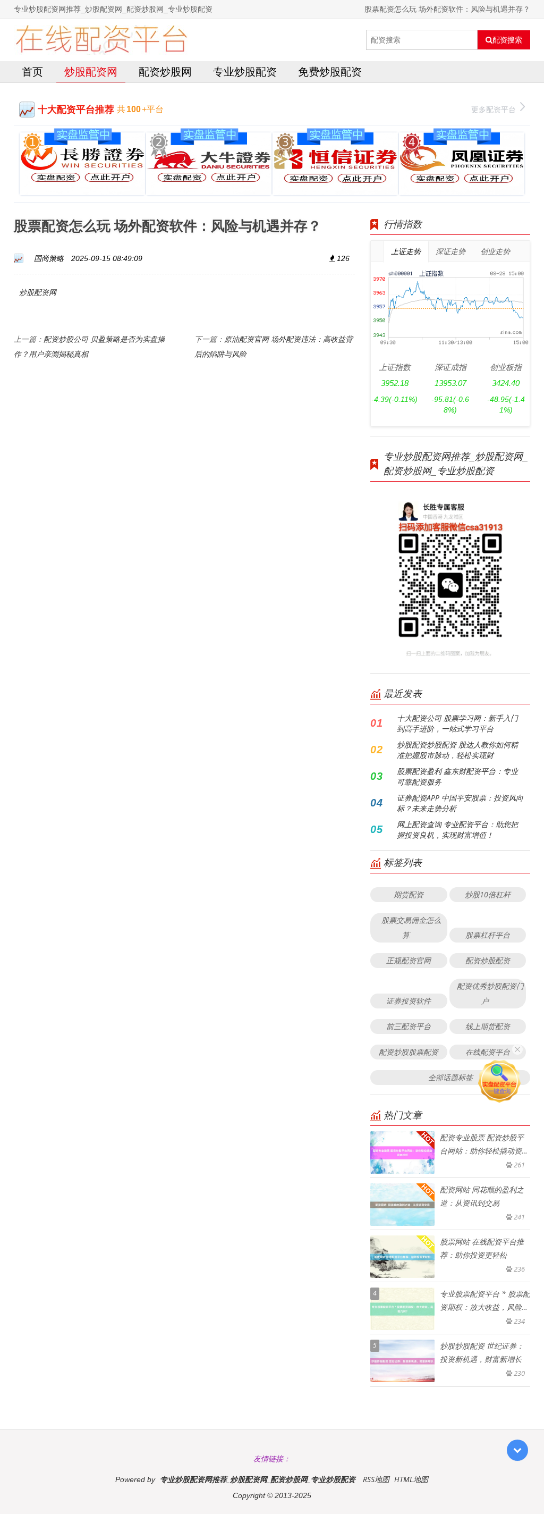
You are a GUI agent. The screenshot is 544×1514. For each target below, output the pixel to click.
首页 (32, 71)
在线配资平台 (487, 1052)
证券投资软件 (408, 1001)
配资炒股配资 (487, 960)
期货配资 (408, 894)
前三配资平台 (408, 1026)
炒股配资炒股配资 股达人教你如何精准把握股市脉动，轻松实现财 (457, 749)
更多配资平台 (493, 109)
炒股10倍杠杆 (488, 894)
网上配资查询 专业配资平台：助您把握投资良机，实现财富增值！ (457, 829)
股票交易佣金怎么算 (411, 927)
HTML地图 (411, 1479)
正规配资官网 (408, 960)
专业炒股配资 (245, 71)
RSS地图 (376, 1479)
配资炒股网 (165, 71)
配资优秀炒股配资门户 (490, 993)
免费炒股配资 (330, 71)
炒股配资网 (90, 71)
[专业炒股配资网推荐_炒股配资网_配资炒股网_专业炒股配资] (101, 40)
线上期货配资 (487, 1026)
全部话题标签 (450, 1077)
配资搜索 (507, 40)
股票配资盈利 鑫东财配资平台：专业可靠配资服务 (457, 776)
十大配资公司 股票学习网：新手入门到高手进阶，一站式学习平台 (457, 723)
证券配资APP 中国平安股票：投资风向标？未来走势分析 (460, 803)
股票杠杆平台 (487, 935)
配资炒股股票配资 (408, 1052)
